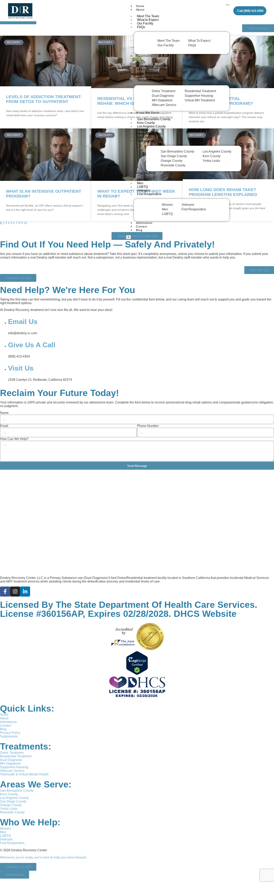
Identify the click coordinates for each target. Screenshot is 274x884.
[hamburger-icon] (227, 4)
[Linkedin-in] (25, 592)
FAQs (141, 27)
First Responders (149, 194)
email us (23, 321)
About (140, 9)
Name (4, 413)
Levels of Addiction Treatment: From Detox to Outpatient (44, 99)
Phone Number (148, 426)
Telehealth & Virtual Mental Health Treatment (169, 80)
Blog (139, 230)
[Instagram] (15, 592)
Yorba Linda (145, 141)
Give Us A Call (31, 345)
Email (4, 426)
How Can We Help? (14, 439)
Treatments (144, 55)
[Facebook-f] (5, 592)
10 (25, 223)
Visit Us (20, 368)
